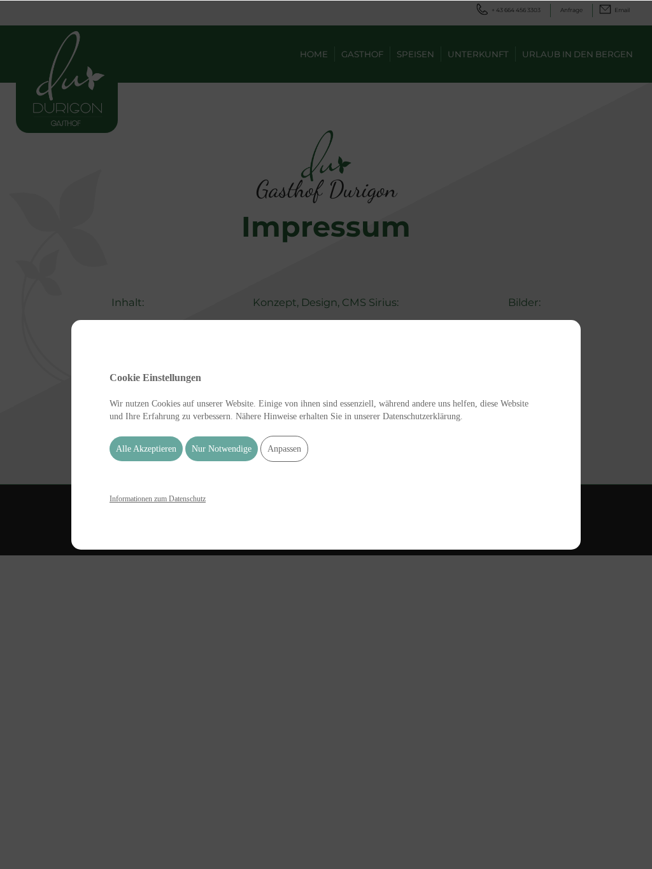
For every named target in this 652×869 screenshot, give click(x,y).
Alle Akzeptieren (146, 449)
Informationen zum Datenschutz (158, 498)
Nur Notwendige (222, 449)
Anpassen (284, 449)
